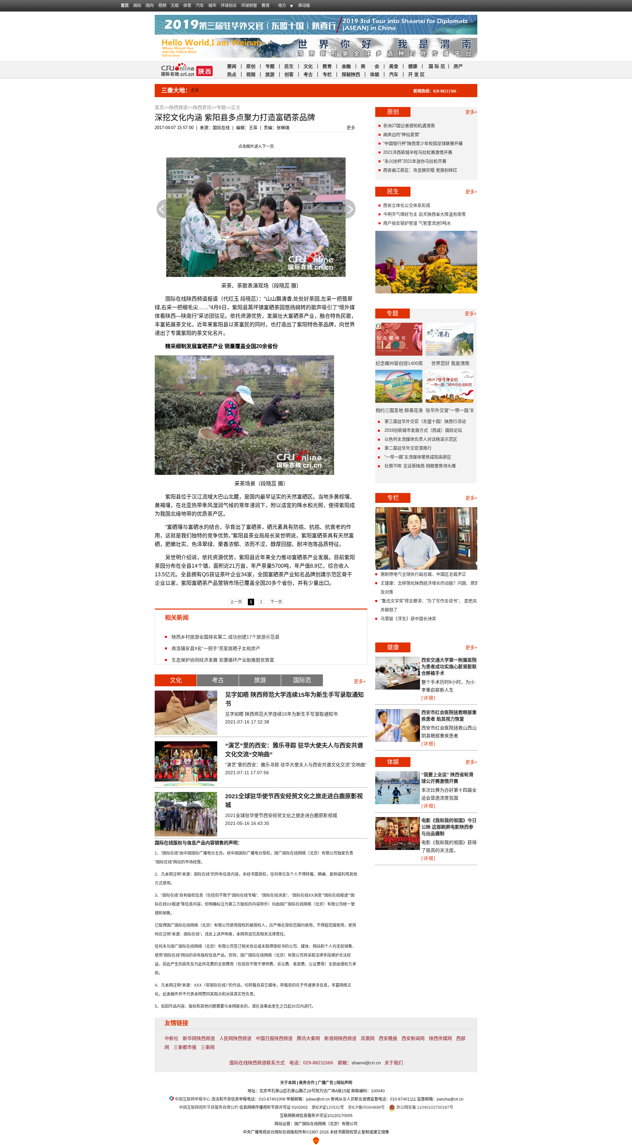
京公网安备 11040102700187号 (424, 1107)
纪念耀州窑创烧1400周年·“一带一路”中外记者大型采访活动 (399, 365)
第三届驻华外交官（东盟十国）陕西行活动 (425, 421)
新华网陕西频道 (199, 1038)
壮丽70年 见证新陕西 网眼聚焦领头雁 (420, 465)
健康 (412, 66)
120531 (333, 1107)
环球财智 (249, 5)
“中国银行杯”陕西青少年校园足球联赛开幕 (423, 143)
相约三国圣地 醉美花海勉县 (399, 413)
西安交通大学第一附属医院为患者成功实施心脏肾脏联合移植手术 (449, 666)
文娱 (175, 5)
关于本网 (288, 1082)
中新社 (171, 1038)
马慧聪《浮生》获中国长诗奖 (408, 618)
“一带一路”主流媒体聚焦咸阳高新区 (417, 456)
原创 (251, 66)
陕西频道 (178, 107)
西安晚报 (388, 1038)
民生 (289, 66)
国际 (137, 5)
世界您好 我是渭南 (450, 363)
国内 (150, 5)
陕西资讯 (202, 107)
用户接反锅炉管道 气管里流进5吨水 (417, 223)
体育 (187, 5)
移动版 (304, 5)
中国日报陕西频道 (274, 1038)
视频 (162, 5)
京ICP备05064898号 (366, 1107)
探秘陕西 (351, 74)
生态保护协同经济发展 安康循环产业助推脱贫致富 (222, 659)
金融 (345, 66)
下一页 (351, 209)
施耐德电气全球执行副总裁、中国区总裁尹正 (423, 574)
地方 (282, 5)
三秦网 (208, 1047)
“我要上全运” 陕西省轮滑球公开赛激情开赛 (447, 778)
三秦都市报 (185, 1047)
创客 (289, 74)
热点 (231, 74)
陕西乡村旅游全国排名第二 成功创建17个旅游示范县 (225, 636)
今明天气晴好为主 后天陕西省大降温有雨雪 (424, 214)
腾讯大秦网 (308, 1038)
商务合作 (307, 1082)
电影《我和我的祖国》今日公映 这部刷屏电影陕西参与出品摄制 (449, 827)
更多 (351, 127)
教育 (266, 5)
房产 (458, 66)
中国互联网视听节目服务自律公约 (208, 1107)
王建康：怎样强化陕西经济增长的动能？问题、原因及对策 (430, 587)
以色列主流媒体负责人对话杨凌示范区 (420, 439)
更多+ (360, 681)
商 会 (370, 66)
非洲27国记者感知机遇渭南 (409, 125)
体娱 (374, 74)
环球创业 (229, 5)
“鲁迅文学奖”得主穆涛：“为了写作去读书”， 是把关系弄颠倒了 (431, 605)
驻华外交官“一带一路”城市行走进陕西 (450, 413)
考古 (308, 74)
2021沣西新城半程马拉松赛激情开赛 (417, 152)
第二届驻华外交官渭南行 (408, 448)
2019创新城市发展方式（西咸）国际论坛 (423, 430)
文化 (308, 66)
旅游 (270, 74)
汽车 (200, 5)
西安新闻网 (413, 1038)
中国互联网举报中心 (192, 1099)
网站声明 (344, 1082)
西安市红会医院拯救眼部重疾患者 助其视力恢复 (449, 716)
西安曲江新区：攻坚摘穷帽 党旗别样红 (420, 170)
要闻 (231, 66)
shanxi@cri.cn (366, 1062)
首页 (125, 5)
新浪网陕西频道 (340, 1038)
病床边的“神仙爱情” (401, 134)
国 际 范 (437, 66)
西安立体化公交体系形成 (406, 205)
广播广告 (325, 1082)
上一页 (161, 209)
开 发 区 (416, 74)
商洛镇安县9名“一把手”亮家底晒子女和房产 (215, 648)
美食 (393, 66)
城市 (212, 5)
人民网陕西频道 (235, 1038)
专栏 (327, 74)
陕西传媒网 (440, 1038)
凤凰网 (368, 1038)
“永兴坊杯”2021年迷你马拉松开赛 (414, 161)
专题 (270, 66)
